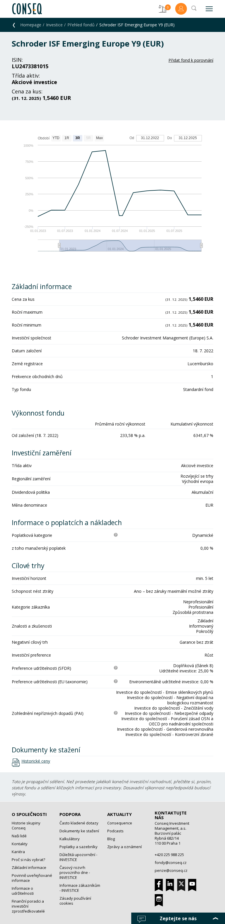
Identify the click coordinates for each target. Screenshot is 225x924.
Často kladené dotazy (78, 823)
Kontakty (20, 843)
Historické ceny (35, 761)
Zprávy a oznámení (124, 846)
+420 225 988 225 (169, 854)
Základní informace (29, 867)
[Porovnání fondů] (162, 9)
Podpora (70, 814)
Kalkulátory (69, 838)
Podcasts (115, 831)
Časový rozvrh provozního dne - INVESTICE (74, 872)
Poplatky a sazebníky (78, 846)
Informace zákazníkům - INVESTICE (79, 888)
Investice (54, 25)
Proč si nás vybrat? (28, 859)
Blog (111, 838)
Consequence (119, 823)
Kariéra (18, 851)
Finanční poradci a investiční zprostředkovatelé (28, 906)
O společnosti (29, 814)
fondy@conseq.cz (171, 862)
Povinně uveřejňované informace (32, 878)
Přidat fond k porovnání (190, 60)
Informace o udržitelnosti (23, 891)
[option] (112, 196)
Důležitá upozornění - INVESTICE (78, 857)
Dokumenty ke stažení (79, 831)
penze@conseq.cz (171, 870)
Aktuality (119, 814)
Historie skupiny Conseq (26, 825)
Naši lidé (19, 835)
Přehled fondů (81, 25)
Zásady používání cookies (75, 901)
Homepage (30, 25)
